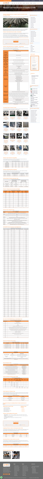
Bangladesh (26, 445)
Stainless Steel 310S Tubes (25, 469)
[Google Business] (39, 0)
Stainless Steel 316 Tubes (33, 36)
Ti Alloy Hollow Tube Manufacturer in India (25, 118)
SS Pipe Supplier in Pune (33, 116)
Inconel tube (23, 409)
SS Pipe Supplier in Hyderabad (34, 110)
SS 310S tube (23, 408)
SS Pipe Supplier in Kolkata (33, 119)
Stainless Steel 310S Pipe (16, 469)
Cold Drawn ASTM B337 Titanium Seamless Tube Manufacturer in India (6, 141)
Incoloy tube (23, 410)
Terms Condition (34, 477)
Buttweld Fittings (32, 46)
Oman (11, 445)
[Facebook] (36, 0)
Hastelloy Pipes (32, 27)
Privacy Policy (30, 477)
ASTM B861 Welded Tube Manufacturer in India (12, 118)
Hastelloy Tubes (32, 41)
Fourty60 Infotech (24, 477)
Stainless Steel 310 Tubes (25, 468)
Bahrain (16, 446)
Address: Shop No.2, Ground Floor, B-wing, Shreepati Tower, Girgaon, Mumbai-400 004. (34, 76)
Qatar (16, 445)
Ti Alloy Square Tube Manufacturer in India (12, 129)
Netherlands (20, 446)
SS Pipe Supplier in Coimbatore (34, 115)
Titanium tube (23, 411)
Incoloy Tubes (32, 37)
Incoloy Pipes (32, 23)
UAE (20, 445)
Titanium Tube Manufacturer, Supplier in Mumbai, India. (18, 16)
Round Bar (32, 47)
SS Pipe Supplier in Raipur (33, 120)
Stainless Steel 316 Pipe (33, 22)
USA (25, 446)
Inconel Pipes (32, 26)
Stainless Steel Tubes (33, 31)
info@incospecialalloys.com (10, 43)
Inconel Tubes (24, 474)
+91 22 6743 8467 (33, 83)
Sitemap (38, 477)
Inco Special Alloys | (10, 477)
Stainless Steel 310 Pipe (16, 468)
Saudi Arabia (6, 445)
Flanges (31, 45)
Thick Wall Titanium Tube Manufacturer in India (12, 141)
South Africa (11, 446)
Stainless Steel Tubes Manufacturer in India (23, 37)
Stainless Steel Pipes (33, 17)
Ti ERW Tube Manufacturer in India (19, 118)
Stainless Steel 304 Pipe (33, 18)
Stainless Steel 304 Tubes (33, 32)
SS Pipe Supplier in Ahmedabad (34, 114)
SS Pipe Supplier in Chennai (33, 111)
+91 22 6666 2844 (34, 469)
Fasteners (32, 50)
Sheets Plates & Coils (33, 51)
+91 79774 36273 (34, 470)
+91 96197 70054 (23, 43)
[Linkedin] (38, 0)
